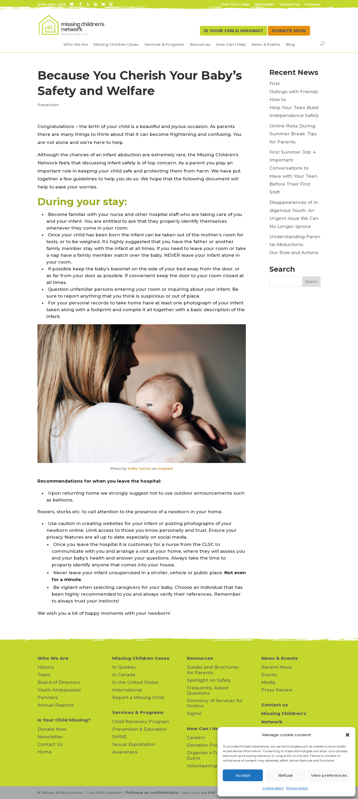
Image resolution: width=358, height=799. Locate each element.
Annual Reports (55, 705)
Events (269, 674)
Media (268, 682)
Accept (243, 775)
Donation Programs (209, 745)
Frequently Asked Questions (207, 690)
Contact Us (290, 4)
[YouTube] (103, 4)
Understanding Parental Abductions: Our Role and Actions (294, 244)
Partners (47, 697)
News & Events (266, 44)
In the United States (135, 682)
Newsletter (264, 4)
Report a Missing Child (138, 697)
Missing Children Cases (116, 44)
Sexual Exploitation (133, 744)
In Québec (124, 667)
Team (44, 674)
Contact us (274, 704)
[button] (347, 734)
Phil (211, 792)
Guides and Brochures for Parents (212, 669)
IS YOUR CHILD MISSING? (233, 30)
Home (44, 752)
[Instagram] (110, 4)
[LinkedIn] (95, 4)
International (127, 689)
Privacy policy (297, 788)
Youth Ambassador (59, 689)
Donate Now (51, 729)
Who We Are (75, 44)
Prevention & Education (139, 729)
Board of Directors (58, 682)
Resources (200, 44)
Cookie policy (273, 788)
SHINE (119, 736)
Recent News (276, 667)
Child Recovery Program (140, 721)
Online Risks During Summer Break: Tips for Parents (293, 133)
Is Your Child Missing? (64, 720)
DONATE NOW (289, 30)
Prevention (48, 105)
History (45, 667)
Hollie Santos (139, 468)
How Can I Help (235, 4)
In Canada (123, 674)
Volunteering (202, 765)
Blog (290, 44)
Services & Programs (164, 44)
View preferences (329, 775)
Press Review (276, 689)
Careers (196, 737)
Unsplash (165, 468)
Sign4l (194, 713)
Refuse (285, 775)
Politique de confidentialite (152, 792)
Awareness (125, 752)
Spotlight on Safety (209, 680)
